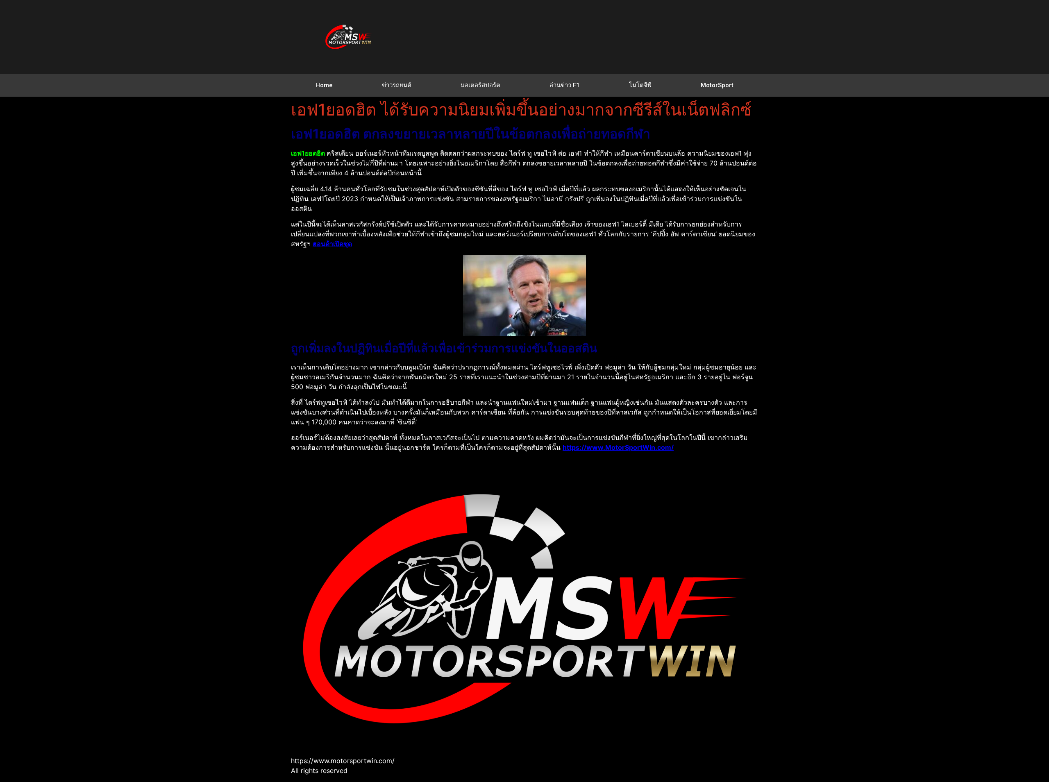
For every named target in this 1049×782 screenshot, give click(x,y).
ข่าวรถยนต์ (396, 85)
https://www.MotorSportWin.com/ (618, 447)
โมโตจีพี (640, 85)
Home (324, 85)
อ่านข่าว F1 (564, 85)
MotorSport (717, 85)
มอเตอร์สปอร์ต (480, 85)
